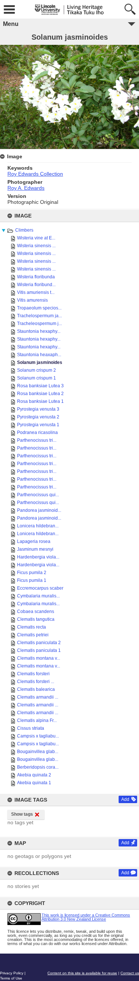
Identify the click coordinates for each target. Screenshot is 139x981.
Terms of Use (11, 978)
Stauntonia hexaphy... (38, 331)
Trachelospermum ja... (39, 315)
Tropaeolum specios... (39, 308)
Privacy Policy (11, 973)
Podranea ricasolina (37, 432)
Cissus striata (30, 728)
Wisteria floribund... (36, 284)
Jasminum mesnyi (35, 549)
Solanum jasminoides (39, 362)
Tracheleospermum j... (39, 323)
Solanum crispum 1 (36, 378)
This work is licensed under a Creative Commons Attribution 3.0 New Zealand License (86, 917)
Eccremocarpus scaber (40, 588)
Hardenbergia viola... (38, 557)
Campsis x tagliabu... (38, 736)
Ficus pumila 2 (31, 572)
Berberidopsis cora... (38, 767)
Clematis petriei (33, 634)
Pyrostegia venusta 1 (38, 424)
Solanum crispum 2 (36, 370)
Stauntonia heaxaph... (39, 354)
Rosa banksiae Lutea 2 (40, 393)
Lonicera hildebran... (38, 525)
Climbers (24, 230)
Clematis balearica (36, 689)
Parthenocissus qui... (38, 494)
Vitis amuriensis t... (35, 292)
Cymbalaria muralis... (38, 596)
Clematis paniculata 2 (39, 642)
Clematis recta (31, 627)
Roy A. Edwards (25, 188)
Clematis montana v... (38, 658)
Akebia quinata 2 (34, 775)
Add (125, 799)
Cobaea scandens (35, 611)
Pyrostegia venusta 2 (38, 417)
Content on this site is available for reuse (82, 973)
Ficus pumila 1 (31, 580)
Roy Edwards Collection (35, 174)
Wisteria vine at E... (36, 238)
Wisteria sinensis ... (36, 245)
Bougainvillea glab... (37, 751)
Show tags (22, 814)
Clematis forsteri (33, 673)
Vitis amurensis (32, 300)
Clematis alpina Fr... (37, 720)
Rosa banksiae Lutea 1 (40, 401)
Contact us (129, 973)
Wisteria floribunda (36, 276)
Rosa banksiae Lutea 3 (40, 385)
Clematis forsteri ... (35, 681)
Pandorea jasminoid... (39, 510)
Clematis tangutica (35, 619)
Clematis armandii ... (37, 697)
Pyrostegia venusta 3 (38, 409)
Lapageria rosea (33, 541)
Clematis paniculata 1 (39, 650)
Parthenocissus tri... (36, 440)
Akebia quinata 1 (34, 782)
